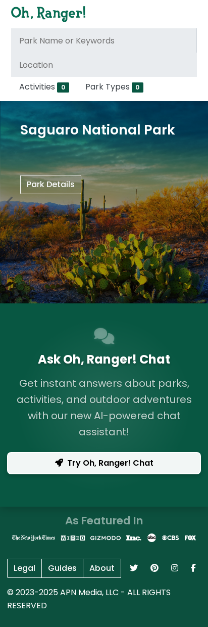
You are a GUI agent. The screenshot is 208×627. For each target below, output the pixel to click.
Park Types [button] (112, 87)
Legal (24, 568)
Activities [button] (42, 87)
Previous (10, 202)
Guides (62, 568)
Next (198, 202)
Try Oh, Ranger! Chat (110, 463)
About (102, 568)
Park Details (51, 184)
